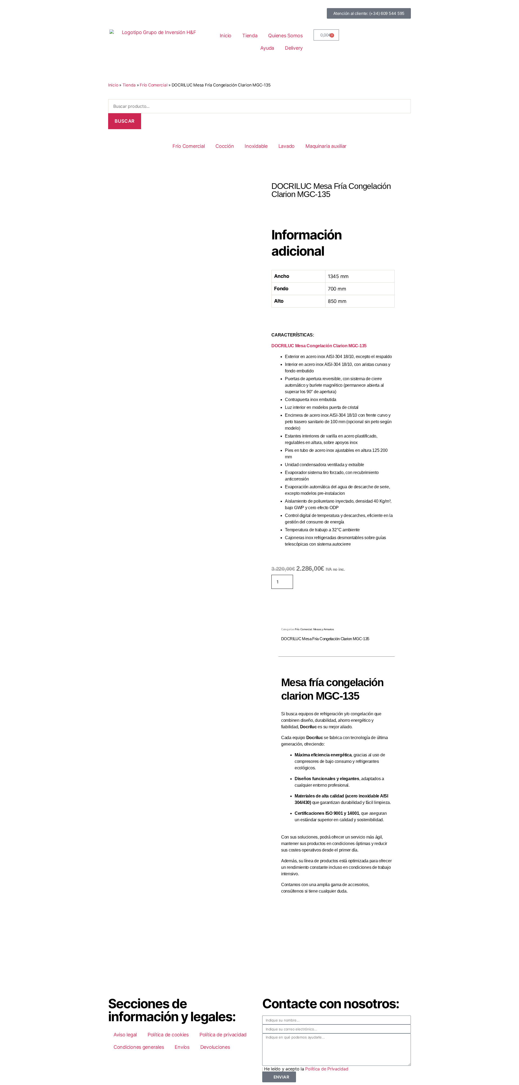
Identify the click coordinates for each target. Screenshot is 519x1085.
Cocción (224, 146)
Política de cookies (168, 1034)
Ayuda (267, 48)
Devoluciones (215, 1047)
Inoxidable (256, 146)
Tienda (249, 35)
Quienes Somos (285, 35)
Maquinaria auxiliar (326, 146)
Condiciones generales (139, 1047)
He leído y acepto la (306, 1068)
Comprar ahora (319, 581)
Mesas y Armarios (323, 629)
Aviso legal (125, 1034)
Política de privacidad (223, 1034)
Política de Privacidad (326, 1068)
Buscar (124, 121)
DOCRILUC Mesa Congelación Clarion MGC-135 (319, 345)
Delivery (294, 48)
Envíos (182, 1047)
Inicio (225, 35)
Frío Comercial (153, 85)
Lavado (286, 146)
